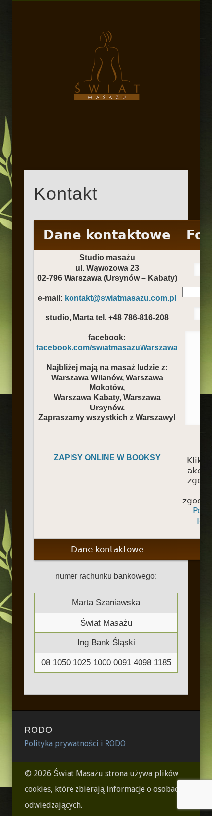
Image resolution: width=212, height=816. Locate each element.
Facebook (104, 137)
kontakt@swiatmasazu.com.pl (120, 298)
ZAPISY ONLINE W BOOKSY (107, 457)
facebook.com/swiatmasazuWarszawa (106, 348)
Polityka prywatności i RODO (75, 743)
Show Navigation (164, 88)
